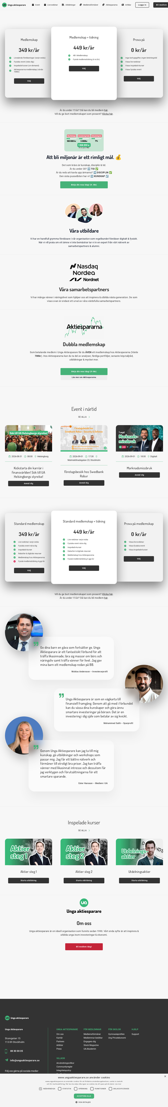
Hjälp (135, 1029)
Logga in (142, 5)
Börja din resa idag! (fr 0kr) (84, 371)
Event (37, 5)
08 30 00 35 (16, 1051)
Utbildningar (70, 5)
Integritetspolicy (63, 1070)
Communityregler (64, 1066)
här (105, 110)
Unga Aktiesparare (67, 1029)
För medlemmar (92, 1029)
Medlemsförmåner (90, 5)
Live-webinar (52, 5)
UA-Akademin (90, 1049)
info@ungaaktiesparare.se (25, 1060)
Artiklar (128, 5)
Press (59, 1049)
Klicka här (107, 113)
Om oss (60, 1034)
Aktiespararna (111, 5)
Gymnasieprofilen (116, 1034)
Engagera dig (90, 1041)
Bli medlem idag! (84, 947)
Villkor (60, 1058)
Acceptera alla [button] (84, 1096)
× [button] (165, 1076)
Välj (29, 81)
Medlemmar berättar (93, 1038)
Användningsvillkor (65, 1063)
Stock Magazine (91, 1045)
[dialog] (84, 1090)
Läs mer (118, 1084)
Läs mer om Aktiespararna (84, 377)
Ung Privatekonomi (117, 1038)
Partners (60, 1041)
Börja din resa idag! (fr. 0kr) (84, 185)
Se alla (82, 417)
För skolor (114, 1029)
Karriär (59, 1038)
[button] (84, 1102)
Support (135, 1034)
